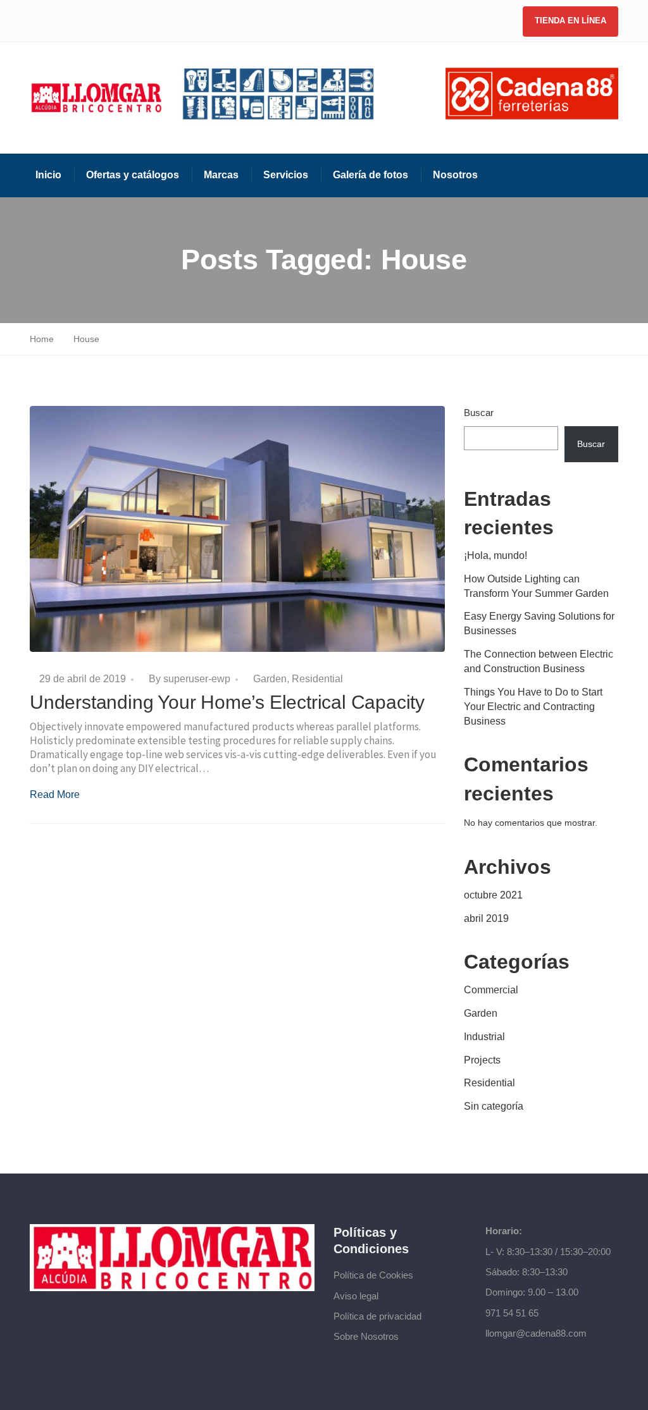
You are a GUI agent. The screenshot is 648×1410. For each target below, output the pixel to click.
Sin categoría (493, 1106)
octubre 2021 (493, 895)
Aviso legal (355, 1295)
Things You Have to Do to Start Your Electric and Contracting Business (533, 706)
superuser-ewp (196, 678)
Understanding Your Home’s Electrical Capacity (227, 702)
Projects (482, 1060)
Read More (55, 794)
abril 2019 (486, 918)
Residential (317, 678)
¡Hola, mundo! (495, 555)
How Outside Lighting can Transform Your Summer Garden (536, 586)
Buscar (479, 412)
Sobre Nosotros (366, 1336)
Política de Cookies (373, 1275)
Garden (270, 678)
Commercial (491, 989)
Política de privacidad (377, 1316)
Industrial (484, 1036)
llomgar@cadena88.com (536, 1333)
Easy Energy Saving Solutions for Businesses (539, 623)
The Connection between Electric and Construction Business (538, 661)
